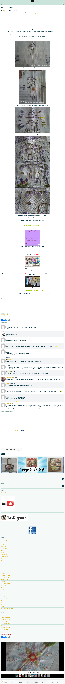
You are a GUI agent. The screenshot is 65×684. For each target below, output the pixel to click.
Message (2, 428)
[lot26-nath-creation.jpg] (32, 261)
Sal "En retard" (4, 587)
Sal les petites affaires (5, 591)
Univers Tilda (3, 606)
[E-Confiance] (44, 682)
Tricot (2, 604)
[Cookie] (2, 681)
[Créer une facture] (36, 682)
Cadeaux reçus (4, 554)
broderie (3, 314)
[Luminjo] (52, 682)
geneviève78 (9, 359)
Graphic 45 (3, 546)
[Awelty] (28, 682)
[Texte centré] (11, 430)
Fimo (2, 567)
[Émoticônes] (20, 430)
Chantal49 (9, 403)
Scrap (2, 600)
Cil (7, 365)
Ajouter (2, 453)
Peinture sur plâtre (5, 629)
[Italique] (3, 430)
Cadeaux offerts (4, 556)
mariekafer (9, 395)
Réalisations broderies (5, 615)
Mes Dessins (3, 625)
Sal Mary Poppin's (4, 596)
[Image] (15, 430)
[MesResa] (20, 682)
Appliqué (3, 550)
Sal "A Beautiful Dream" (5, 583)
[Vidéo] (17, 430)
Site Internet (3, 423)
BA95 (8, 325)
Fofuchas (3, 569)
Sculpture (3, 552)
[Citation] (9, 430)
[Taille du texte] (6, 430)
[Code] (18, 430)
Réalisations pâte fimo (5, 619)
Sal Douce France (4, 585)
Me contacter (3, 492)
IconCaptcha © (19, 450)
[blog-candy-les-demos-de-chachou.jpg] (32, 281)
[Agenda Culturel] (60, 682)
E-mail (2, 418)
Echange (3, 564)
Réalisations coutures (5, 617)
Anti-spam (3, 446)
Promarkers (3, 581)
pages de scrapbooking (5, 627)
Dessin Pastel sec (4, 548)
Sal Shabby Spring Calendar (6, 598)
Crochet (2, 562)
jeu (7, 314)
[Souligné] (4, 430)
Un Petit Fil (9, 371)
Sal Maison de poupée (5, 594)
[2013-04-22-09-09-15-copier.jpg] (32, 149)
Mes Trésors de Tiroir (5, 577)
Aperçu (23, 430)
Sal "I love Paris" (4, 589)
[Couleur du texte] (8, 430)
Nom (2, 413)
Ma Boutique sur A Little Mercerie (7, 608)
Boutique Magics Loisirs (6, 540)
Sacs (2, 602)
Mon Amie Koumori (10, 349)
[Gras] (1, 430)
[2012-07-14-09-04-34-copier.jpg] (32, 54)
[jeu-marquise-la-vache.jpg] (32, 238)
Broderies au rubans (5, 621)
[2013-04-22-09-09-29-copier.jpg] (32, 175)
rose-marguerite (10, 377)
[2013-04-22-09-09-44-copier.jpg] (32, 201)
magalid (3, 10)
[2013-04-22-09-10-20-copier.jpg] (32, 87)
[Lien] (12, 430)
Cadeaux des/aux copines (6, 623)
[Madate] (12, 682)
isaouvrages (9, 389)
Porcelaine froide (4, 579)
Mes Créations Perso (5, 573)
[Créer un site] (4, 682)
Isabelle (8, 383)
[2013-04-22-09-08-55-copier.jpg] (32, 120)
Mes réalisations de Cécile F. (6, 575)
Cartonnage (3, 558)
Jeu (2, 571)
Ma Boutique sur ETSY (5, 542)
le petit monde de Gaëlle (11, 332)
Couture (2, 560)
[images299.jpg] (32, 20)
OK (63, 479)
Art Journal (3, 544)
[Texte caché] (14, 430)
